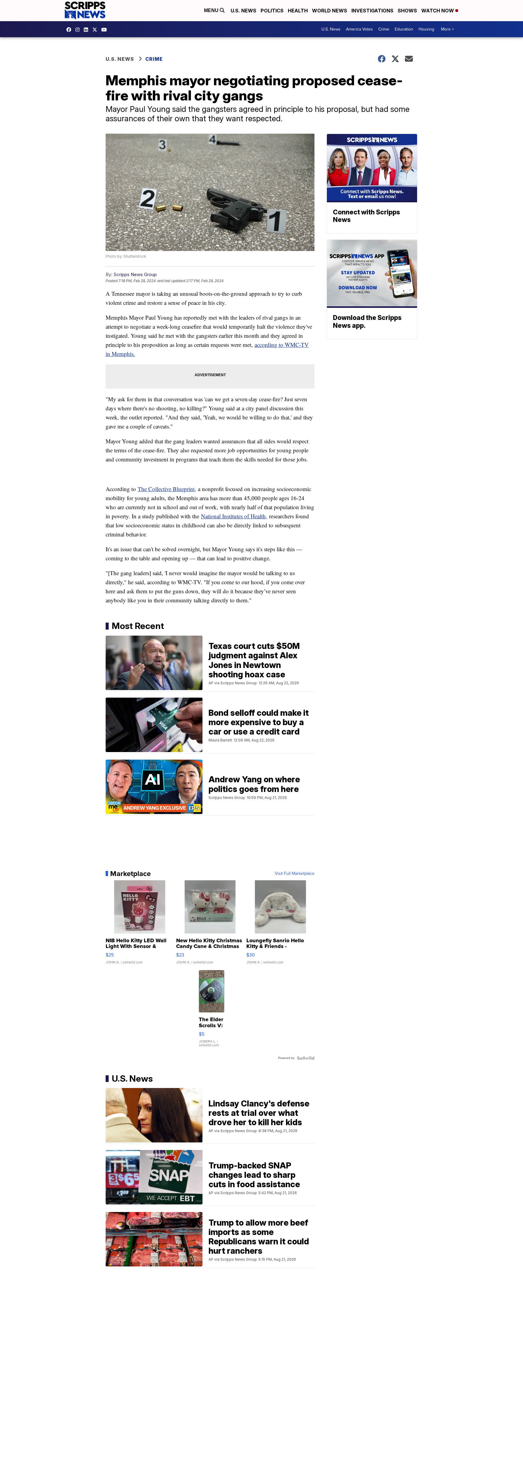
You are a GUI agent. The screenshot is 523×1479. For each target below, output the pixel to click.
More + (447, 29)
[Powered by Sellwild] (305, 1058)
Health (298, 11)
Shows (407, 11)
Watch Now (438, 11)
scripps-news (87, 29)
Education (404, 29)
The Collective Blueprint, (167, 489)
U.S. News (243, 11)
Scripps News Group (135, 274)
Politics (272, 11)
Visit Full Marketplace (294, 873)
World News (329, 11)
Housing (426, 29)
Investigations (372, 11)
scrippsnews (70, 29)
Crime (383, 29)
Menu (212, 10)
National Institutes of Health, (234, 516)
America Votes (359, 29)
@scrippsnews (105, 29)
